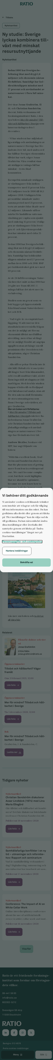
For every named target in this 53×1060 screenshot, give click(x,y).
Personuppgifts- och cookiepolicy (22, 542)
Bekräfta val (26, 562)
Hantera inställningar (17, 551)
